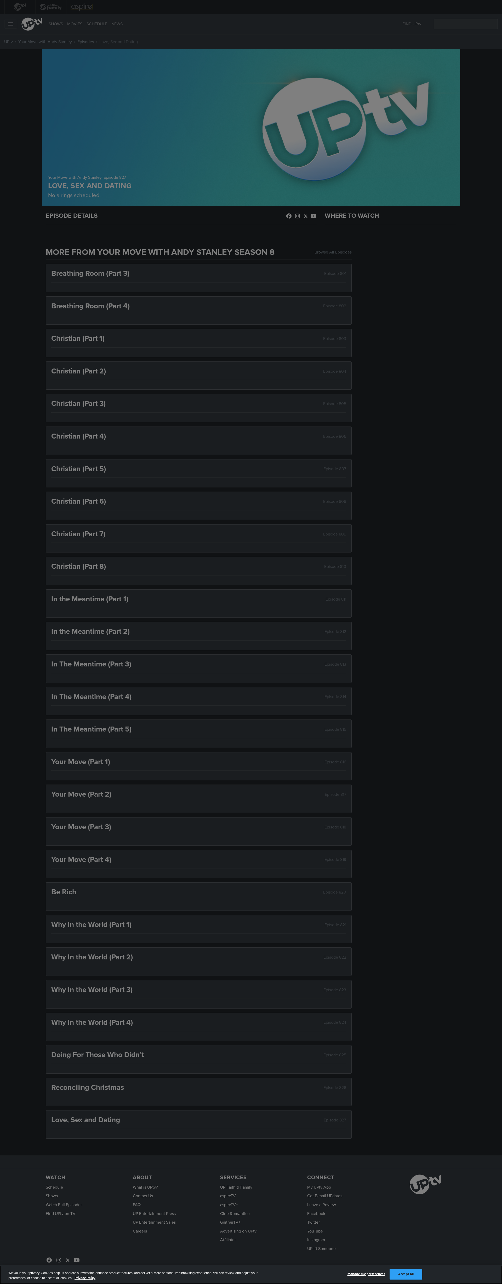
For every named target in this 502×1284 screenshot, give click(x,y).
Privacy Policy (85, 1278)
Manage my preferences (366, 1274)
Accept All (406, 1274)
